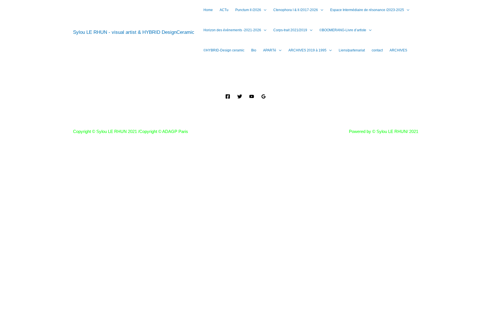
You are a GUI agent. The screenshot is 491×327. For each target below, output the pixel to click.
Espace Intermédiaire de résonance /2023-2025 (367, 10)
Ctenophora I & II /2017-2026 (295, 10)
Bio (253, 50)
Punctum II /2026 (248, 10)
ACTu (224, 10)
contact (377, 50)
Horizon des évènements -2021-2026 (232, 30)
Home (208, 10)
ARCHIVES (398, 50)
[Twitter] (239, 96)
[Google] (263, 96)
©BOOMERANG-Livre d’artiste (342, 30)
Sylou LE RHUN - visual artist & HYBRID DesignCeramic (133, 32)
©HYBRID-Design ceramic (223, 50)
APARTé (269, 50)
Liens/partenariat (352, 50)
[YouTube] (251, 96)
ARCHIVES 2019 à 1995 (307, 50)
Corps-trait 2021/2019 (290, 30)
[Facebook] (227, 96)
